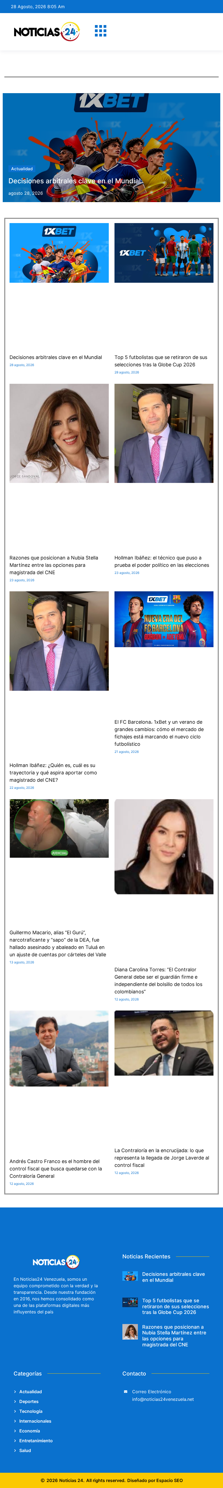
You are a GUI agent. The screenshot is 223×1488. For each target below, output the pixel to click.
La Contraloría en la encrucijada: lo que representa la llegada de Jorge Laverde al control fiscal (161, 1158)
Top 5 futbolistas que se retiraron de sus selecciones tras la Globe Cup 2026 (175, 1306)
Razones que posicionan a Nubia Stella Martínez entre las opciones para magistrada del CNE (54, 565)
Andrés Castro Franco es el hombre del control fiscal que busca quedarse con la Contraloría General (56, 1168)
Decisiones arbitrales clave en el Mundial (74, 181)
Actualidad (22, 168)
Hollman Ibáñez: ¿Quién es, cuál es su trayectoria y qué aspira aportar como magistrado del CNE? (53, 772)
